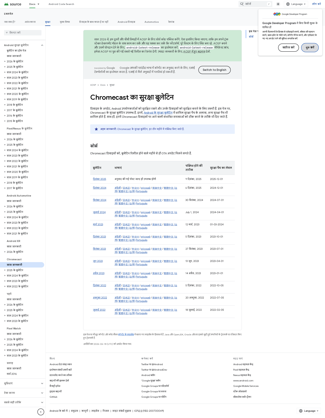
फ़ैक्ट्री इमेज (55, 386)
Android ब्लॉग (148, 375)
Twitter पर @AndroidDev (154, 369)
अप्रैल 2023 (98, 273)
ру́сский (145, 187)
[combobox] (255, 4)
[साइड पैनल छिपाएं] (40, 412)
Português (141, 191)
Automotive (152, 21)
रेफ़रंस (171, 21)
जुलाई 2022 (99, 309)
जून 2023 (98, 261)
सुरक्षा (47, 21)
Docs (32, 4)
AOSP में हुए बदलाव (194, 51)
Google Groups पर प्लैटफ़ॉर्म (155, 386)
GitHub (53, 396)
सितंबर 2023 (99, 248)
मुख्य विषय (65, 21)
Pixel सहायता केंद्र (241, 369)
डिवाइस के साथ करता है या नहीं (93, 21)
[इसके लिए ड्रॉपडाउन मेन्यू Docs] (40, 4)
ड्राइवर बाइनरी (56, 391)
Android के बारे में (59, 411)
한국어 (135, 187)
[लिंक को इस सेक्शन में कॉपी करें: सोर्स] (101, 146)
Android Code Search (61, 4)
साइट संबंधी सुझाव (121, 411)
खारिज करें (289, 47)
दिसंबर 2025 (99, 179)
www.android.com (243, 380)
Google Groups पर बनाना (153, 391)
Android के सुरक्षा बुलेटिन (158, 113)
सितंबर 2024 (99, 200)
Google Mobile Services (245, 386)
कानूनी (84, 411)
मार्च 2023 (98, 224)
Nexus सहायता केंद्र (242, 375)
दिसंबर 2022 (99, 285)
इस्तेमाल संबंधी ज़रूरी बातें (61, 369)
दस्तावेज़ (8, 13)
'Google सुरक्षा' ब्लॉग (150, 380)
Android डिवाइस (126, 21)
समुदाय (74, 411)
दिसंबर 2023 (99, 236)
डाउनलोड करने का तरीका (61, 375)
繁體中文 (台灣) (126, 191)
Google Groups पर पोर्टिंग (153, 396)
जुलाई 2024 (99, 212)
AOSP (93, 85)
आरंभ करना (30, 21)
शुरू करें (310, 47)
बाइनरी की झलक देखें (59, 380)
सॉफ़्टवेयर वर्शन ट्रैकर (242, 396)
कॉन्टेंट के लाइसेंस (126, 334)
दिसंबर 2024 (99, 187)
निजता (106, 411)
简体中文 (157, 187)
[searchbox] (22, 32)
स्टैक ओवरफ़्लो (240, 391)
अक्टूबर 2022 (100, 297)
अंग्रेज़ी (118, 187)
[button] (20, 45)
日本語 (126, 187)
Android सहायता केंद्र (243, 364)
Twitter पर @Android (152, 364)
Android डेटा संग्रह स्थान (61, 364)
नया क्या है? (9, 21)
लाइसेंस (95, 411)
